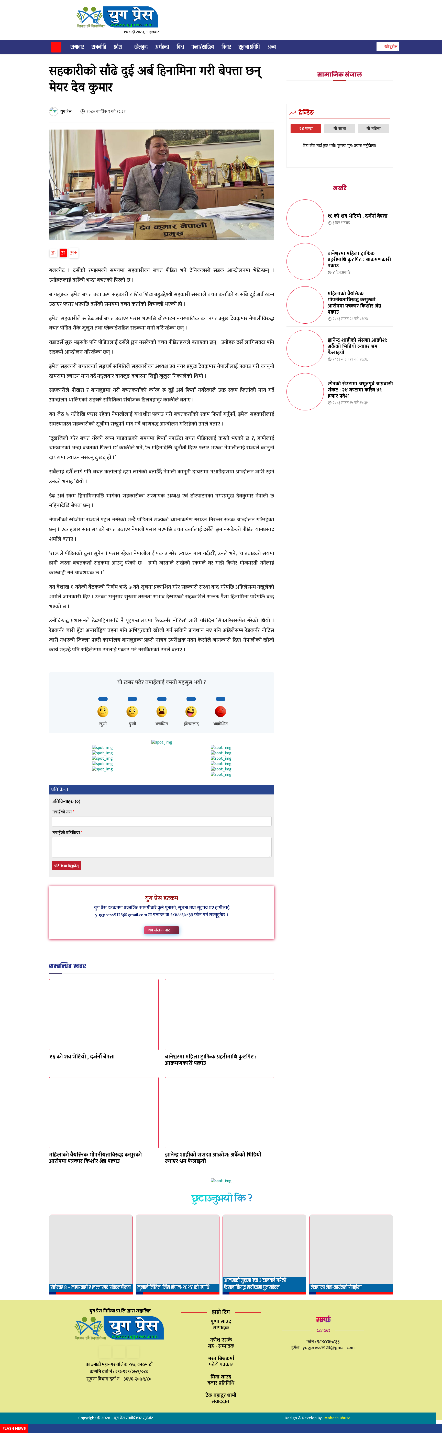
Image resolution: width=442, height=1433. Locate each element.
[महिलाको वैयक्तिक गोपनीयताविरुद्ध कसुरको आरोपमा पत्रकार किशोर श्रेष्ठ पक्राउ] (104, 1112)
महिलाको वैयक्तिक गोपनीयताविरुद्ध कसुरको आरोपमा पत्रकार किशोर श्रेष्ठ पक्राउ (95, 1158)
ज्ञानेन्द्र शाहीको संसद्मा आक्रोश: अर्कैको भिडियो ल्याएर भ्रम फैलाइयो (213, 1158)
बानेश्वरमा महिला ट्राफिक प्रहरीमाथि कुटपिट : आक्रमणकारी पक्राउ (210, 1060)
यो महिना (374, 128)
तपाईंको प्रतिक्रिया (67, 833)
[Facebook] (105, 1352)
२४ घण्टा (306, 128)
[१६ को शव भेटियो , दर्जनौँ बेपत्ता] (104, 1014)
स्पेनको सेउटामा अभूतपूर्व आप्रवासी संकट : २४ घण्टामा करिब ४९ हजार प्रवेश (360, 389)
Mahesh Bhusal (337, 1418)
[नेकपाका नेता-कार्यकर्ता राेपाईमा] (351, 1254)
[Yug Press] (121, 17)
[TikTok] (119, 1352)
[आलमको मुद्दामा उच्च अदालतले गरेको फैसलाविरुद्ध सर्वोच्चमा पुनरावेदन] (264, 1254)
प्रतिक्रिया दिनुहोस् (66, 866)
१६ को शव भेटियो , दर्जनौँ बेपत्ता (82, 1057)
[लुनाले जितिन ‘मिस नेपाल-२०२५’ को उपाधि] (177, 1254)
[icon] (56, 48)
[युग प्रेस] (54, 111)
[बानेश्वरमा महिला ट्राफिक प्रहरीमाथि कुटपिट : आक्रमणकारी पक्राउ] (219, 1014)
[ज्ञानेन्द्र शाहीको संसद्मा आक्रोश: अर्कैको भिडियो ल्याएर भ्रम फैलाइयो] (219, 1112)
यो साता (340, 128)
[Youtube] (133, 1352)
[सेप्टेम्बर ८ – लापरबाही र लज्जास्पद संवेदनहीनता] (91, 1254)
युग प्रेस (66, 111)
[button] (387, 46)
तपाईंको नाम (63, 812)
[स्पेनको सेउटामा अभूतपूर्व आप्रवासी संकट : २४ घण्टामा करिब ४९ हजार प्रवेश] (305, 391)
